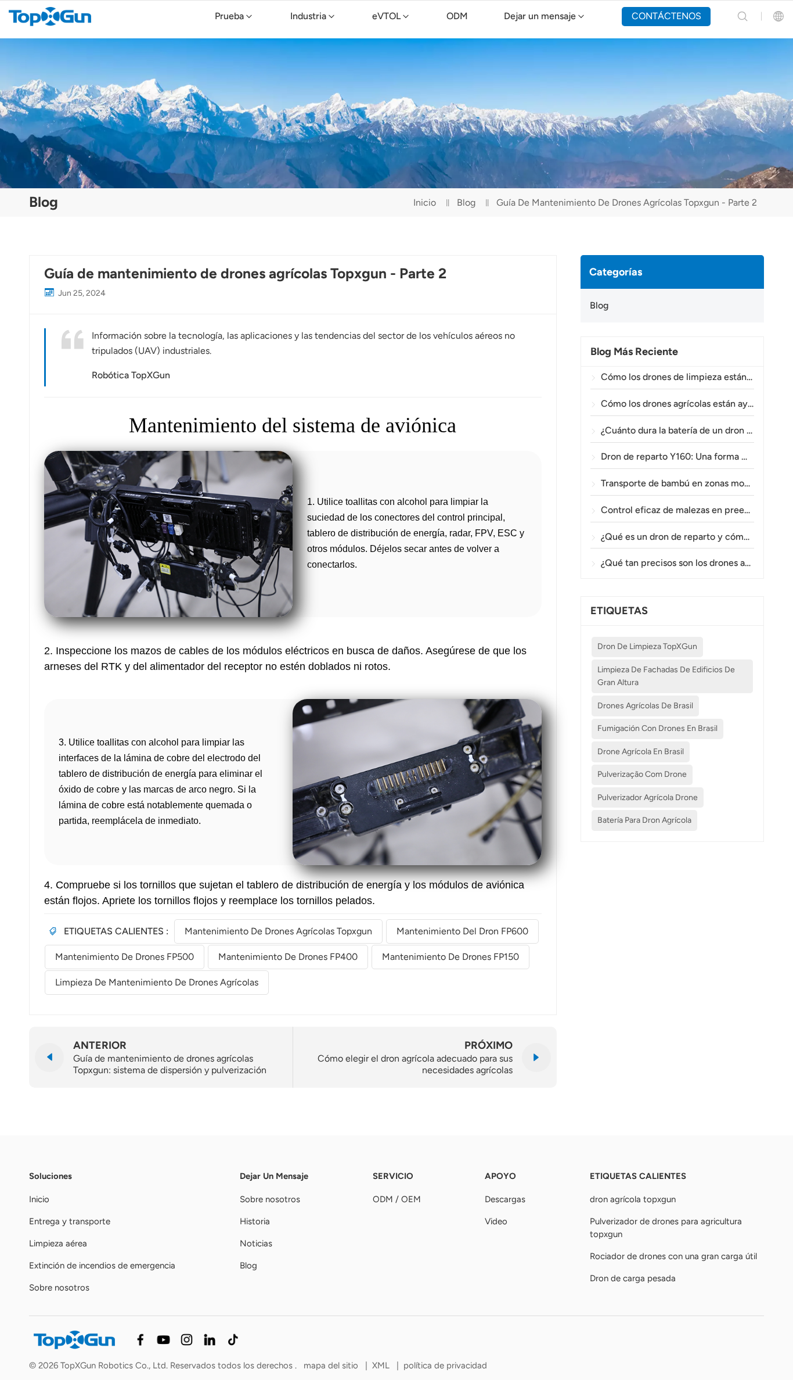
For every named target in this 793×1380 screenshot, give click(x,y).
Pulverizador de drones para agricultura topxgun (666, 1227)
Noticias (256, 1243)
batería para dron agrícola (644, 820)
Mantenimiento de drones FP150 (450, 956)
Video (496, 1221)
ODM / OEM (397, 1199)
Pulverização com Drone (642, 774)
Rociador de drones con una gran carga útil (673, 1256)
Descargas (505, 1199)
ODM (457, 15)
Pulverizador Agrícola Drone (647, 797)
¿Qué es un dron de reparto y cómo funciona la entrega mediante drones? (677, 536)
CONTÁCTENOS (666, 15)
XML (381, 1365)
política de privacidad (445, 1365)
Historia (255, 1221)
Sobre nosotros (59, 1287)
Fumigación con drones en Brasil (657, 728)
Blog (466, 202)
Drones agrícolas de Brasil (645, 706)
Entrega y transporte (69, 1221)
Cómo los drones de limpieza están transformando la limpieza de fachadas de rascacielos (677, 376)
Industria (308, 15)
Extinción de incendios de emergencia (102, 1265)
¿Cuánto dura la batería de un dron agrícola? (677, 430)
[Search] (742, 16)
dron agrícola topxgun (633, 1199)
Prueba (229, 15)
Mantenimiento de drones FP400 (288, 956)
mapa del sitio (332, 1365)
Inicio (424, 202)
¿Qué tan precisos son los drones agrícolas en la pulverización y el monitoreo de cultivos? (677, 562)
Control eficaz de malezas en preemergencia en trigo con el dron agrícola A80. (677, 509)
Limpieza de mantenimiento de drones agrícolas (156, 982)
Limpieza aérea (58, 1243)
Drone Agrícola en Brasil (640, 752)
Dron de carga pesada (633, 1278)
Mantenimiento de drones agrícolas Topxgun (278, 931)
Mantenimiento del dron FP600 (462, 931)
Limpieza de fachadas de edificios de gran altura (666, 676)
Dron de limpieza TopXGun (647, 646)
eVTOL (386, 15)
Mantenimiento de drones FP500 (124, 956)
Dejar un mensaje (540, 15)
